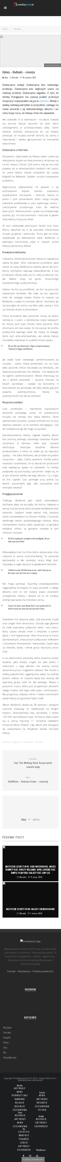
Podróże (24, 1139)
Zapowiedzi (41, 1126)
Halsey (39, 742)
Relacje (19, 1102)
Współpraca (24, 971)
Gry (5, 1047)
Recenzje (19, 1106)
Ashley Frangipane (12, 742)
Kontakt (11, 971)
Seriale (7, 1032)
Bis (5, 1052)
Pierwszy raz (20, 1095)
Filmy (6, 1042)
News (20, 1091)
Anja (6, 77)
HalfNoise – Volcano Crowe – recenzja (28, 779)
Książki (6, 1037)
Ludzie (24, 1142)
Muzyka (15, 77)
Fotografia (24, 1149)
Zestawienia (20, 1109)
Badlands (29, 742)
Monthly (24, 1135)
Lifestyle (24, 1131)
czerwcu (43, 100)
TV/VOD (42, 1109)
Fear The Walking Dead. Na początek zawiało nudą (33, 763)
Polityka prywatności (43, 971)
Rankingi (20, 1099)
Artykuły (20, 1088)
